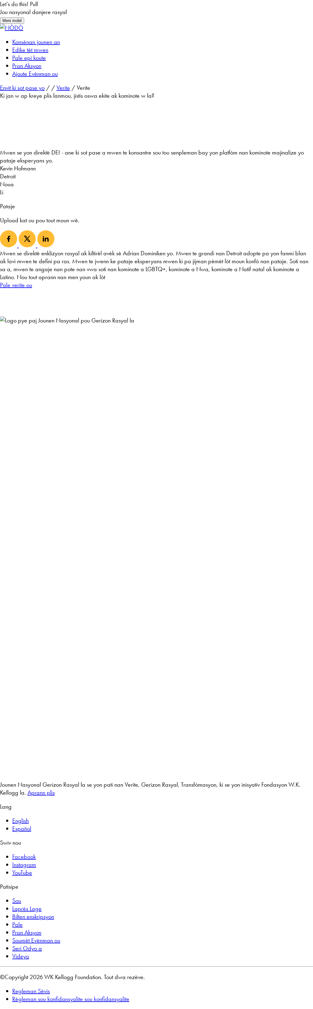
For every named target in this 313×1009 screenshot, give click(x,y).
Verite (63, 88)
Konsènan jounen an (36, 42)
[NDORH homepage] (11, 28)
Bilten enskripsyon (33, 916)
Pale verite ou (16, 285)
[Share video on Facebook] (9, 245)
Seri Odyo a (27, 948)
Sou (16, 901)
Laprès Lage (27, 908)
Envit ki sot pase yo (22, 88)
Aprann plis (41, 792)
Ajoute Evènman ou (35, 74)
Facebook (24, 857)
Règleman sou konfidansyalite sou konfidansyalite (70, 999)
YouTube (22, 872)
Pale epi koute (29, 58)
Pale (17, 924)
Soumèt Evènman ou (36, 940)
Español (21, 828)
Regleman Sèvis (31, 991)
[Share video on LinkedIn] (45, 245)
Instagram (24, 865)
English (20, 821)
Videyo (20, 956)
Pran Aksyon (26, 66)
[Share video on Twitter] (28, 245)
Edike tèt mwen (30, 50)
